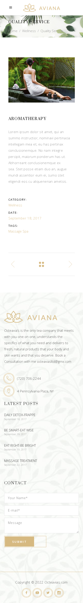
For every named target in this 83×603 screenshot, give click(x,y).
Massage (15, 231)
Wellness (29, 31)
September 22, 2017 (15, 464)
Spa (25, 231)
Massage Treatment (20, 460)
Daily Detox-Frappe (19, 415)
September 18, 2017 (15, 419)
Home (12, 31)
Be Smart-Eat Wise (19, 430)
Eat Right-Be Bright (20, 445)
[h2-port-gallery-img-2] (41, 80)
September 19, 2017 (15, 434)
